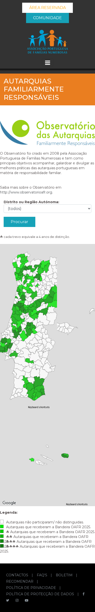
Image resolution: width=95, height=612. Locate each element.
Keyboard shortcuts (39, 407)
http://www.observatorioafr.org (26, 192)
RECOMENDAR (20, 581)
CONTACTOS (17, 575)
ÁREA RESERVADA (47, 7)
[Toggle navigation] (47, 63)
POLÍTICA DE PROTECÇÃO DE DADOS (40, 594)
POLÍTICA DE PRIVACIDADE (31, 588)
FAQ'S (42, 575)
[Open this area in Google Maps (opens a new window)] (9, 406)
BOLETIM (65, 575)
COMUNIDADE (47, 18)
